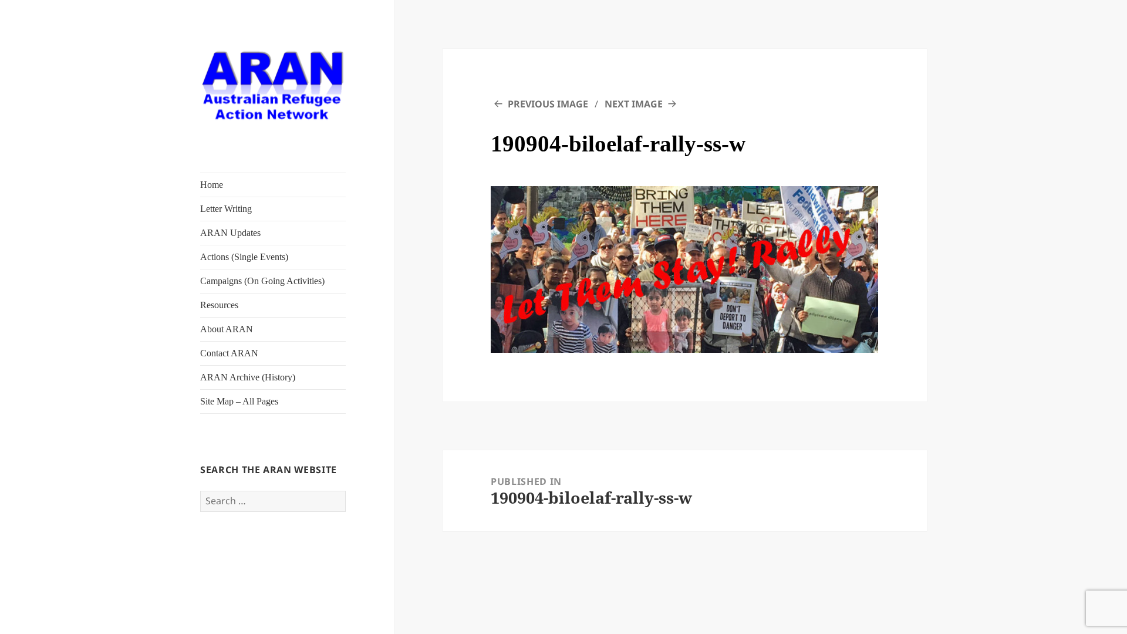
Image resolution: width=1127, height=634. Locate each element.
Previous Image (548, 103)
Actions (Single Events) (244, 257)
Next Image (634, 103)
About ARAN (226, 329)
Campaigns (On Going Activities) (262, 281)
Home (211, 185)
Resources (219, 305)
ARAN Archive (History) (247, 377)
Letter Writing (226, 209)
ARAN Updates (230, 233)
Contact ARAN (229, 353)
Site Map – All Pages (239, 401)
